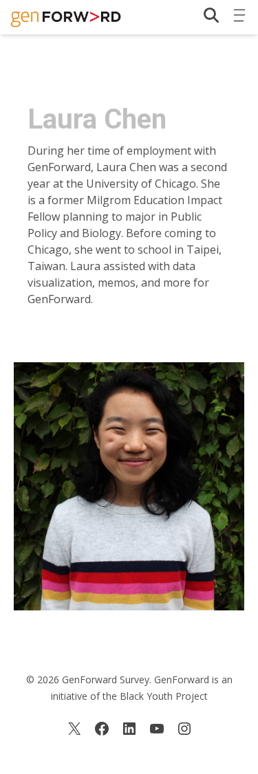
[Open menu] (239, 12)
